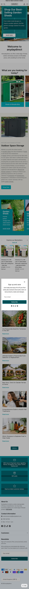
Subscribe (14, 302)
